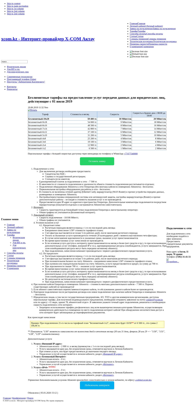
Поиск (30, 398)
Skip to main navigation (17, 6)
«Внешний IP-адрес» (112, 354)
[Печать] (32, 110)
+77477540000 (131, 153)
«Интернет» (108, 364)
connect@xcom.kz (154, 299)
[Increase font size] (139, 51)
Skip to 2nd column (16, 11)
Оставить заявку (97, 161)
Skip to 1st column (15, 8)
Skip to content (13, 3)
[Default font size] (138, 54)
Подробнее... (172, 261)
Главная (7, 398)
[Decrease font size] (139, 56)
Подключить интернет (97, 385)
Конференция (19, 398)
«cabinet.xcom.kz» (143, 380)
